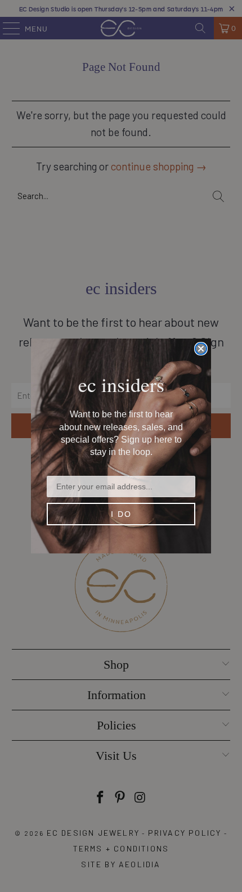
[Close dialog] (201, 348)
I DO (121, 514)
